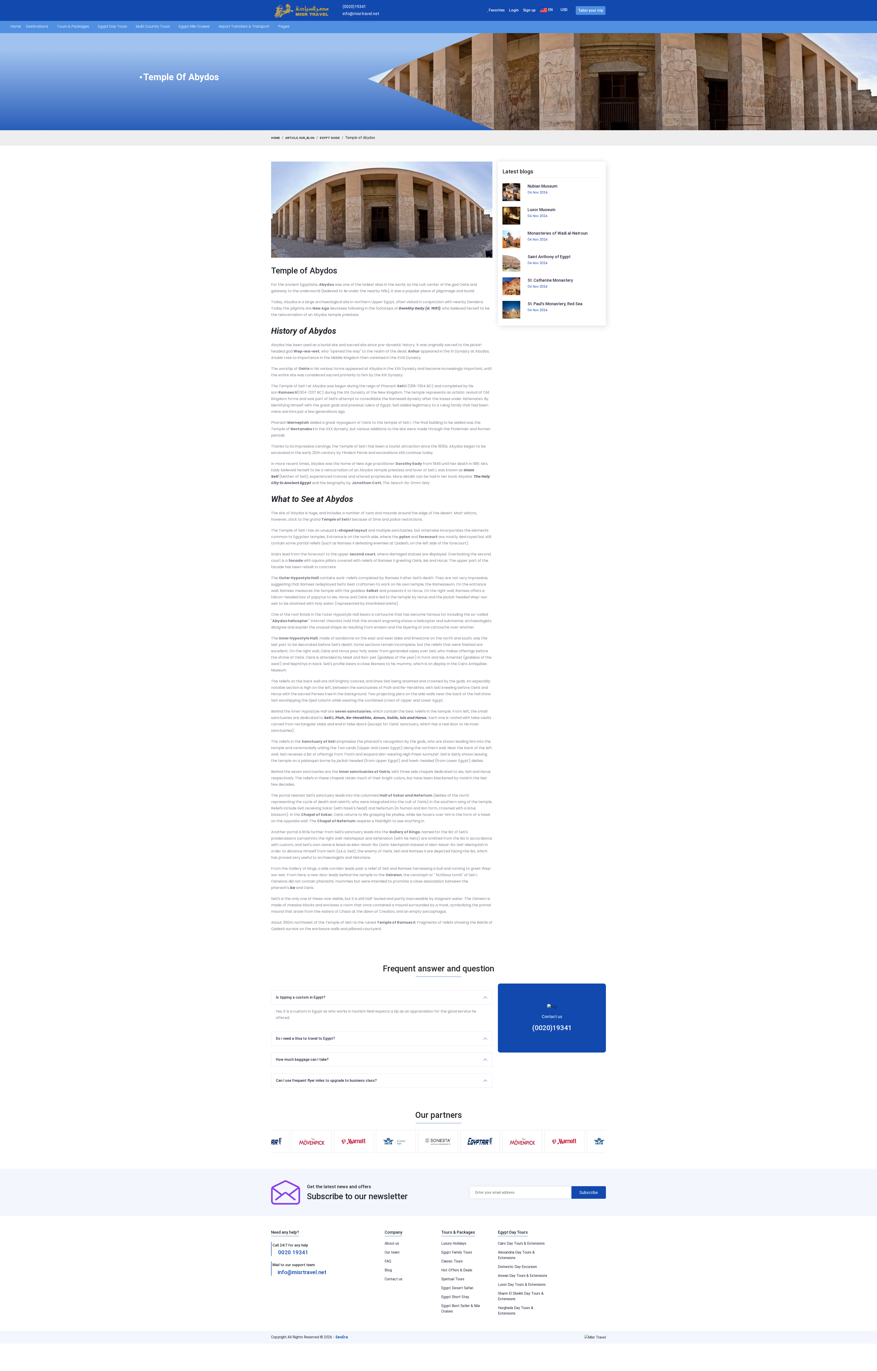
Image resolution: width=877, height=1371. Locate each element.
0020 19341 (292, 1252)
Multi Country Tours (153, 26)
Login (514, 10)
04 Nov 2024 (538, 192)
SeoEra (341, 1337)
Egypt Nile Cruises (195, 26)
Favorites (496, 10)
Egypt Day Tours (113, 26)
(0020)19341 (552, 1028)
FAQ (388, 1261)
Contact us (393, 1279)
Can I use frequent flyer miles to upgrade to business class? (326, 1080)
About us (392, 1243)
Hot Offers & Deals (456, 1270)
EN (550, 10)
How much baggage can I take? (302, 1059)
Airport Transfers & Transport (244, 26)
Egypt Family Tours (456, 1252)
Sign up (529, 10)
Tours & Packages (73, 26)
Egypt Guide (330, 138)
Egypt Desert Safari (457, 1288)
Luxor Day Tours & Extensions (522, 1284)
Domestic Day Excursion (517, 1267)
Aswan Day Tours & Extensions (522, 1275)
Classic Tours (452, 1261)
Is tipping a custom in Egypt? (300, 997)
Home (16, 26)
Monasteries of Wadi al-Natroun (558, 233)
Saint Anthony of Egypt (549, 256)
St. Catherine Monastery (550, 280)
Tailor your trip (590, 10)
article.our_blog (299, 138)
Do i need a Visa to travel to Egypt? (305, 1038)
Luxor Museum (541, 209)
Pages (284, 26)
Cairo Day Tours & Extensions (521, 1243)
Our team (392, 1252)
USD (564, 10)
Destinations (37, 26)
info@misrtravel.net (302, 1272)
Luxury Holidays (453, 1243)
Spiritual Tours (452, 1279)
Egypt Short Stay (455, 1297)
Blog (388, 1270)
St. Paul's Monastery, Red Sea (555, 303)
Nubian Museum (542, 186)
